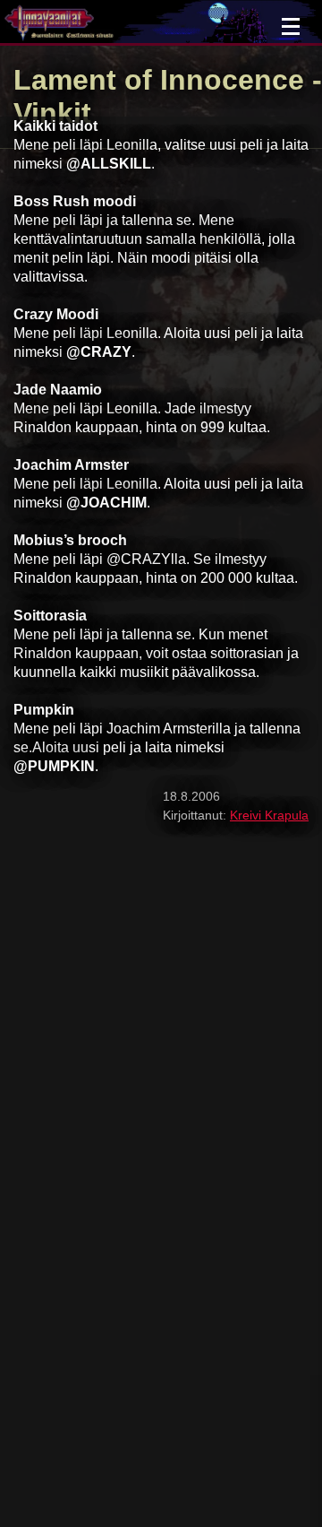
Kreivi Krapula (269, 815)
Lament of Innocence (158, 80)
